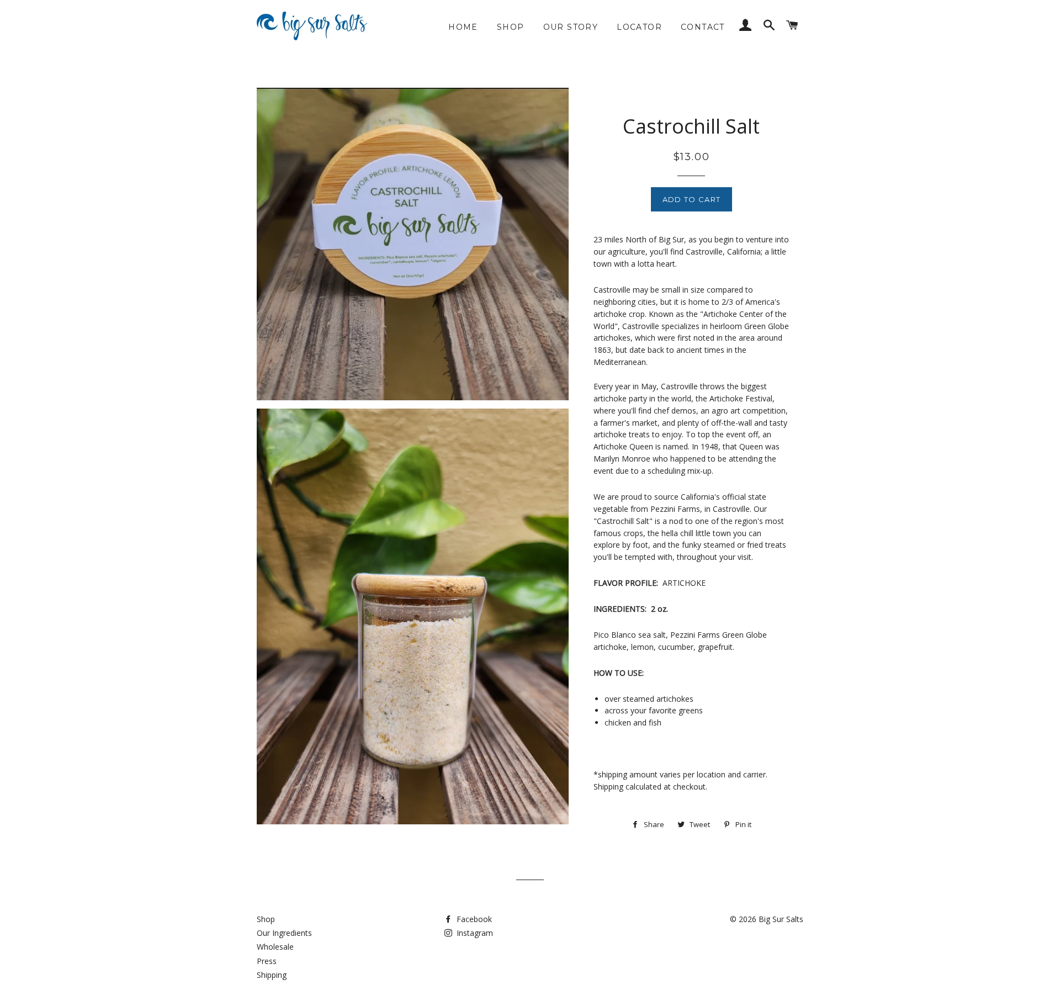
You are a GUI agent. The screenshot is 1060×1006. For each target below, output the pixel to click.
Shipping (272, 975)
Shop (510, 27)
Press (267, 961)
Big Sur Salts (781, 919)
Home (463, 27)
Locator (639, 27)
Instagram (473, 933)
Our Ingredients (284, 933)
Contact (703, 27)
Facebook (473, 919)
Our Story (570, 27)
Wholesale (275, 946)
